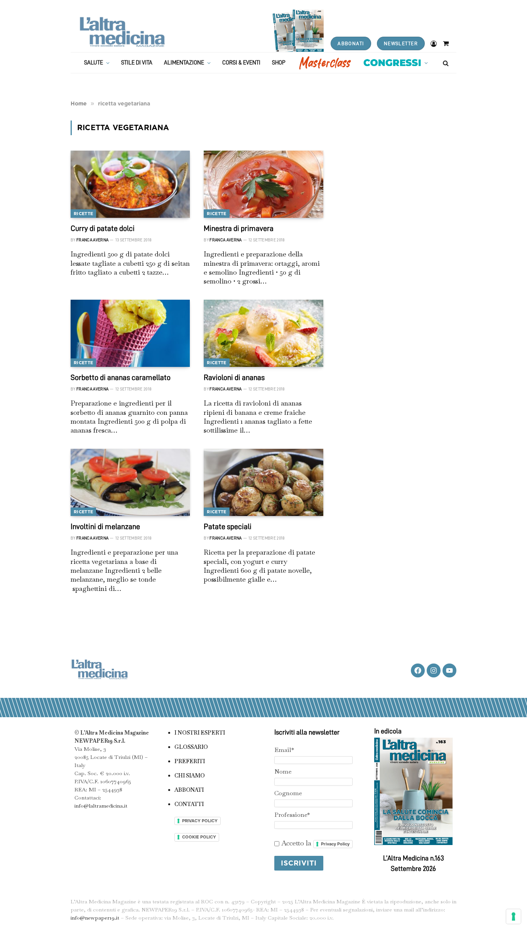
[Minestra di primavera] (263, 184)
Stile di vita (136, 63)
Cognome (288, 793)
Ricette (83, 213)
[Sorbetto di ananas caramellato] (130, 333)
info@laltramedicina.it (100, 805)
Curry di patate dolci (103, 228)
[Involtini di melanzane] (130, 482)
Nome (283, 771)
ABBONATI (351, 43)
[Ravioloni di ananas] (263, 333)
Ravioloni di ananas (234, 377)
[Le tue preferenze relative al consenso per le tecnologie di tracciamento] (513, 916)
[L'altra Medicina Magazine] (122, 32)
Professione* (292, 815)
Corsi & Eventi (241, 63)
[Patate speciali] (263, 482)
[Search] (445, 62)
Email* (284, 750)
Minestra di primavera (239, 228)
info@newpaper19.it (95, 917)
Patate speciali (228, 526)
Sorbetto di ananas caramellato (121, 377)
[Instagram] (434, 670)
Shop (278, 63)
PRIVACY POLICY (200, 820)
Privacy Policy (335, 844)
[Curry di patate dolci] (130, 184)
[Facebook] (418, 670)
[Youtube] (449, 670)
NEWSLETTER (401, 43)
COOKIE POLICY (199, 837)
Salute (93, 63)
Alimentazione (184, 63)
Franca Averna (92, 240)
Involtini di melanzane (105, 526)
